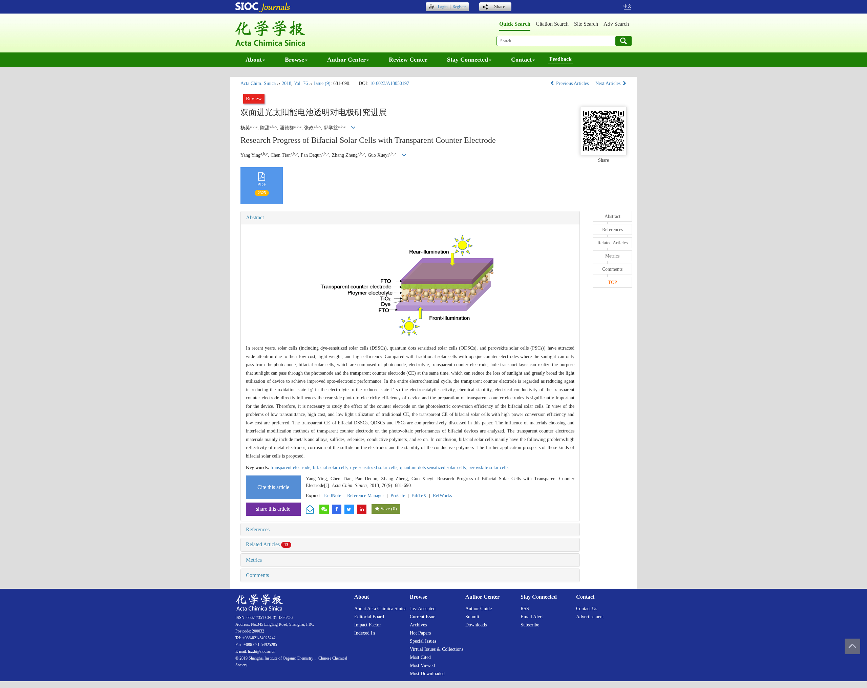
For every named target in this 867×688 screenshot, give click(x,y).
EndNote (332, 495)
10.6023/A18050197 (389, 83)
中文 (627, 6)
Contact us (586, 608)
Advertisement (590, 616)
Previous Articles (572, 83)
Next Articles (608, 83)
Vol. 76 (301, 83)
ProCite (397, 495)
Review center (408, 59)
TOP (612, 282)
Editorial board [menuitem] (369, 616)
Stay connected (467, 59)
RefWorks (442, 495)
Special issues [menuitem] (423, 641)
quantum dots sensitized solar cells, (434, 467)
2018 (286, 83)
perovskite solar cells (488, 467)
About (254, 59)
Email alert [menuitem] (532, 616)
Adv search (616, 24)
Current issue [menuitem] (422, 616)
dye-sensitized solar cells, (375, 467)
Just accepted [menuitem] (423, 608)
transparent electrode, (292, 467)
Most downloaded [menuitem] (427, 673)
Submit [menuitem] (472, 616)
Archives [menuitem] (418, 624)
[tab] (410, 217)
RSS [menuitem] (525, 608)
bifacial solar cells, (331, 467)
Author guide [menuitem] (478, 608)
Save (385, 508)
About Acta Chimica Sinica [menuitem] (380, 608)
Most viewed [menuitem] (422, 665)
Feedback (560, 59)
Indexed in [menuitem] (364, 633)
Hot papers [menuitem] (420, 633)
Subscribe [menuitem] (530, 624)
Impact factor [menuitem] (367, 624)
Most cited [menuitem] (420, 657)
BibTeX (418, 495)
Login (443, 6)
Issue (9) (322, 83)
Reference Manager (365, 495)
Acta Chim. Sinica (258, 83)
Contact (521, 59)
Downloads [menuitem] (476, 624)
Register (459, 6)
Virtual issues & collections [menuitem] (436, 649)
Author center (346, 59)
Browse (294, 59)
